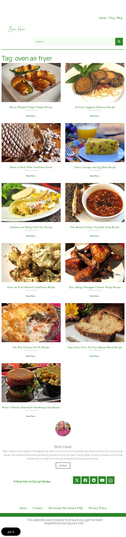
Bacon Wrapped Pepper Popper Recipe (31, 107)
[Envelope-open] (110, 480)
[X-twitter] (77, 480)
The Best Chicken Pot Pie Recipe (31, 347)
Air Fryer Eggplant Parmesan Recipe (95, 107)
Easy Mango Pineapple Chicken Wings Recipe (95, 287)
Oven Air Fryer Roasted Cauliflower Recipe (31, 287)
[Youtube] (102, 480)
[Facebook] (85, 480)
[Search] (119, 41)
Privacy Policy (98, 508)
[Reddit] (94, 480)
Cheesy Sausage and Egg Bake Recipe (95, 167)
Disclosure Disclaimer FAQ (66, 508)
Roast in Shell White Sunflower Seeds (31, 167)
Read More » (31, 116)
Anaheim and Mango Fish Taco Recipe (31, 227)
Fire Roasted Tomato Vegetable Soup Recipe (94, 227)
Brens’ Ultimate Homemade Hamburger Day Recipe (31, 407)
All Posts (63, 465)
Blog (120, 18)
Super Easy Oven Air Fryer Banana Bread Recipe (95, 347)
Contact (37, 508)
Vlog (112, 18)
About (103, 18)
